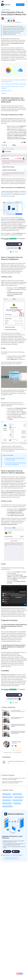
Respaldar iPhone (6, 9)
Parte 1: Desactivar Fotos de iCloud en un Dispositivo (13, 84)
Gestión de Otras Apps (7, 803)
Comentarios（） (18, 22)
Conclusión (3, 93)
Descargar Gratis (12, 244)
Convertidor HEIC (17, 803)
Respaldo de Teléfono (6, 794)
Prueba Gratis (20, 4)
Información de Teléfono (17, 800)
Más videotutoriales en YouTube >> (11, 858)
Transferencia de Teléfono (7, 806)
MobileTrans (4, 221)
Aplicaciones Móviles (6, 800)
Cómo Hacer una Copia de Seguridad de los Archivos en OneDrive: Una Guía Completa (13, 779)
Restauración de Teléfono (7, 797)
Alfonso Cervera (11, 18)
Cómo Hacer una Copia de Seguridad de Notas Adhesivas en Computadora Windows (12, 782)
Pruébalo (8, 851)
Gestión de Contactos (19, 797)
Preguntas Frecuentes (6, 90)
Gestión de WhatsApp (17, 794)
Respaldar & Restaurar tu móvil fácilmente (12, 837)
